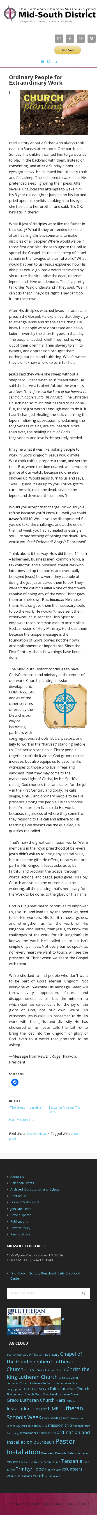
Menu (52, 61)
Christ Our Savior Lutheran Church (45, 1370)
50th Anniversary (17, 1355)
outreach (43, 1442)
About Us (17, 1176)
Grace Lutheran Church (31, 1400)
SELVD (25, 1462)
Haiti (60, 1400)
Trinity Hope (53, 1469)
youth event (52, 1476)
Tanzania (71, 1461)
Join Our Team (21, 1209)
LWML (45, 1418)
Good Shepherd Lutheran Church (57, 1394)
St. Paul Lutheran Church (45, 1462)
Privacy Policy (20, 1228)
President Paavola (54, 1453)
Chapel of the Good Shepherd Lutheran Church (44, 1361)
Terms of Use (20, 1234)
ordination (47, 1432)
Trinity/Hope (30, 1469)
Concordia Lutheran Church (63, 1383)
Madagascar (59, 1418)
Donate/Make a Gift (24, 1202)
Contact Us (18, 1196)
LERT (44, 1409)
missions (40, 1425)
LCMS (36, 1409)
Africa (33, 1354)
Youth (38, 1475)
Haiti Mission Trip (21, 1119)
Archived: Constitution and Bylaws (35, 1189)
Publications (19, 1221)
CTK (26, 1389)
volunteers (72, 1469)
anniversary (49, 1354)
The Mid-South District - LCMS (48, 14)
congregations (15, 1389)
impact (70, 1401)
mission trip (60, 1425)
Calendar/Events (22, 1183)
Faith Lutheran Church (69, 1388)
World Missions (19, 1476)
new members (28, 1433)
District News (37, 1133)
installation (19, 1409)
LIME (53, 1408)
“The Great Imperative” (25, 1107)
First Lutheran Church (20, 1394)
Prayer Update (20, 1215)
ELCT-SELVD (39, 1389)
